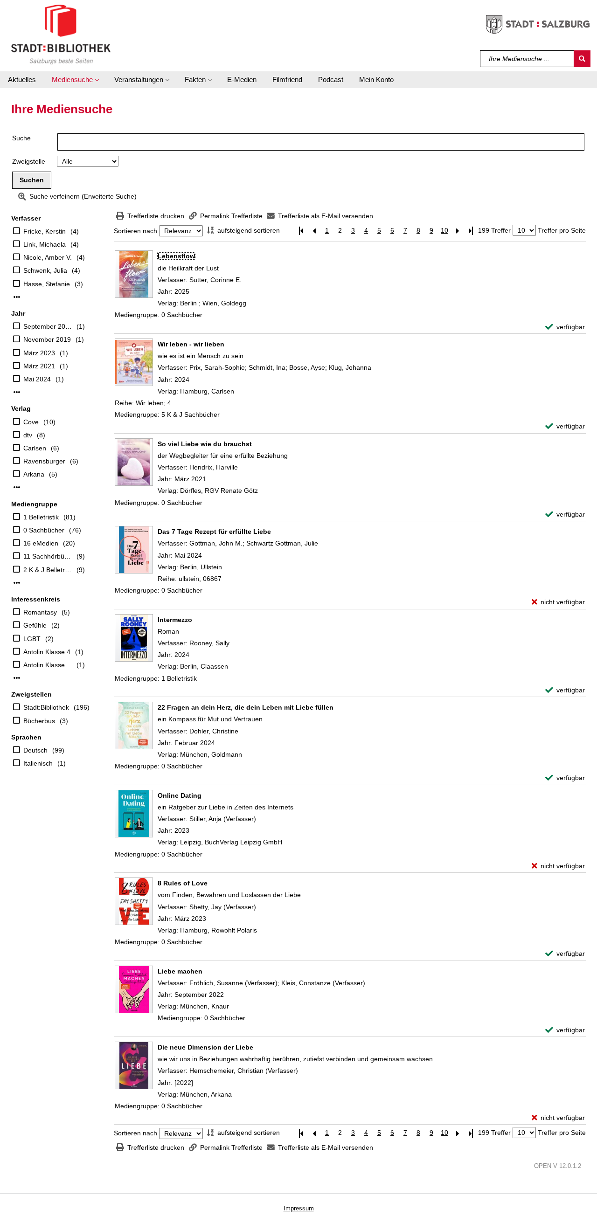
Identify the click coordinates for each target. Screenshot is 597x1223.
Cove (31, 422)
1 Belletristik (41, 517)
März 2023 (39, 353)
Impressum (299, 1208)
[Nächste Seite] (457, 230)
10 (444, 230)
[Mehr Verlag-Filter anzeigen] (16, 487)
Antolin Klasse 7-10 (47, 665)
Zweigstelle (28, 161)
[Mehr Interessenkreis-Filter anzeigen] (16, 678)
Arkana (33, 474)
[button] (75, 79)
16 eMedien (40, 543)
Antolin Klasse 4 (46, 652)
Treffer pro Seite (562, 230)
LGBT (32, 639)
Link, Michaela (44, 244)
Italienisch (38, 763)
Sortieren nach (135, 231)
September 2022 (47, 326)
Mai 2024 (37, 379)
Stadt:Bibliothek (46, 707)
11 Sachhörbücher (47, 556)
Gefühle (35, 625)
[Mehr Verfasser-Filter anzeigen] (16, 297)
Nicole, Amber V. (47, 257)
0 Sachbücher (43, 530)
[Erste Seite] (300, 230)
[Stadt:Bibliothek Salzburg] (61, 34)
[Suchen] (582, 58)
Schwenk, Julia (45, 270)
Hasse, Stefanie (46, 284)
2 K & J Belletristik (47, 569)
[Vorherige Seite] (313, 230)
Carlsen (34, 448)
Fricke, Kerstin (44, 231)
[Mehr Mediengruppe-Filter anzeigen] (16, 582)
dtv (27, 435)
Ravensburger (44, 461)
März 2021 (39, 366)
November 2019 (47, 339)
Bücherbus (39, 721)
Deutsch (35, 750)
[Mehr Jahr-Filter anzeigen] (16, 392)
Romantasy (40, 612)
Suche (21, 138)
